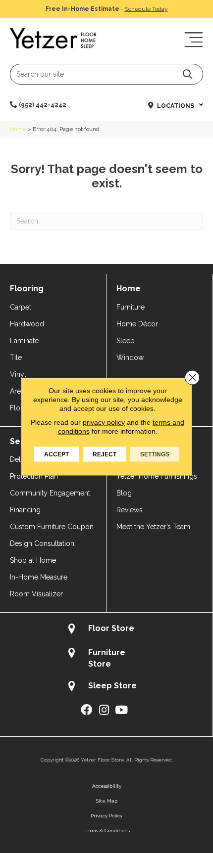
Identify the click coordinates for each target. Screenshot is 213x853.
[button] (187, 74)
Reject (104, 453)
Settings (154, 453)
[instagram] (104, 710)
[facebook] (86, 710)
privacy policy (104, 422)
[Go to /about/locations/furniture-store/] (106, 658)
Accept (56, 453)
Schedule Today (146, 8)
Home (18, 129)
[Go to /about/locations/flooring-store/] (106, 630)
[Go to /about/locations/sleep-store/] (106, 687)
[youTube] (121, 710)
